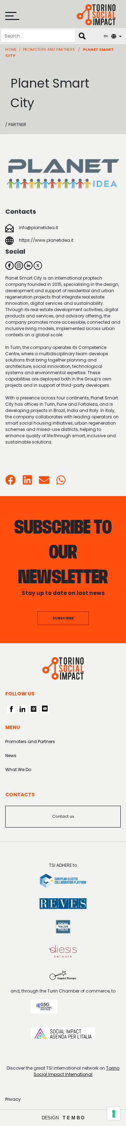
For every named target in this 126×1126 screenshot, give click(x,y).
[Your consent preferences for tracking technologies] (113, 1113)
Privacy (13, 1099)
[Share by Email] (44, 482)
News (10, 755)
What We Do (18, 770)
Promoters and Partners (49, 49)
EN (106, 36)
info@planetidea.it (38, 228)
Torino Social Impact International (76, 1071)
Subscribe (63, 618)
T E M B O (74, 1117)
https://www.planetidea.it (46, 240)
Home (11, 49)
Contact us (63, 816)
